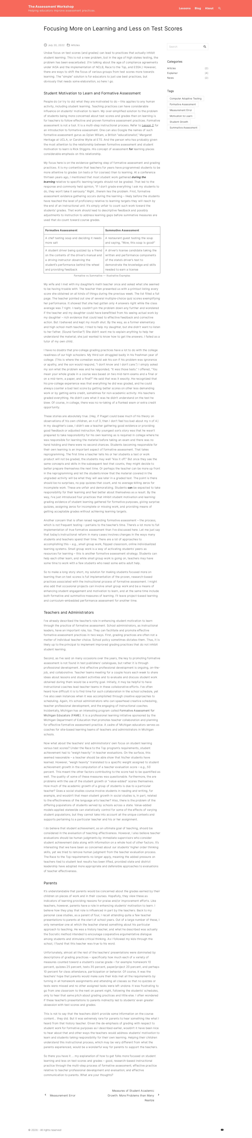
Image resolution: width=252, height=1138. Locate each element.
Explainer (172, 73)
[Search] (204, 46)
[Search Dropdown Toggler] (220, 8)
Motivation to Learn (181, 115)
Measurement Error (181, 110)
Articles (75, 45)
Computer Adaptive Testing (185, 98)
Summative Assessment (183, 127)
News (170, 77)
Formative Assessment (183, 104)
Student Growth (179, 121)
